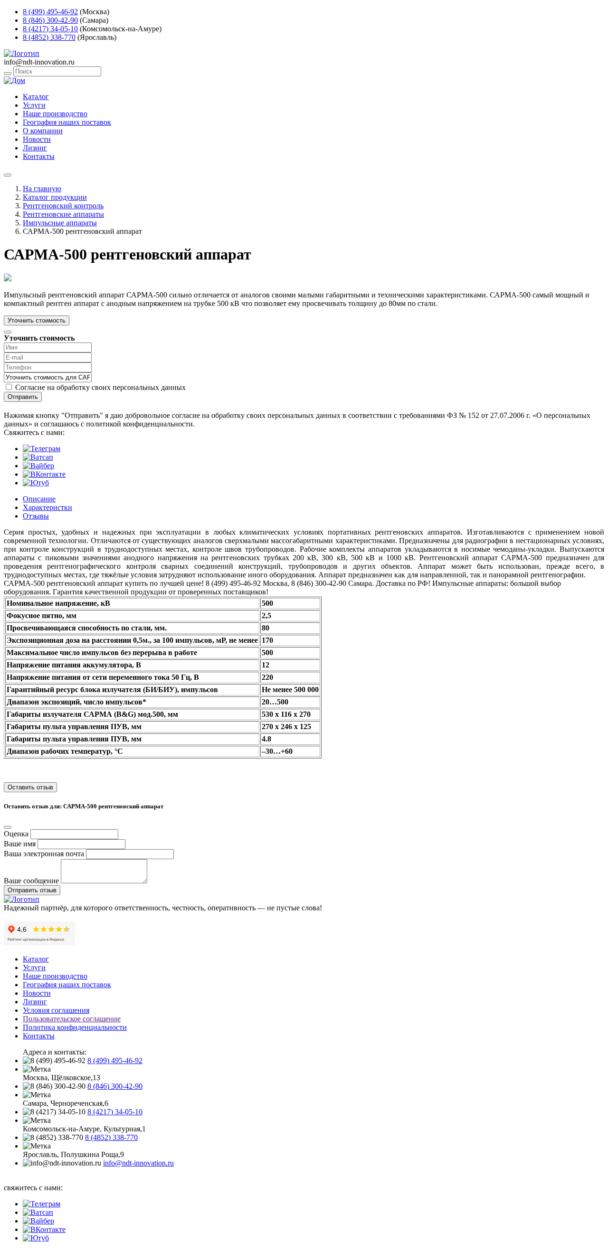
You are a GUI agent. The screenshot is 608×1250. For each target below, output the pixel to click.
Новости (37, 139)
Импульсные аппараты (60, 223)
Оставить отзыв (30, 787)
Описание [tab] (39, 499)
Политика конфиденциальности (75, 1027)
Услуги (34, 105)
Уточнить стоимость (37, 320)
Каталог (36, 97)
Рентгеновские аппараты (63, 214)
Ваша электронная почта (44, 854)
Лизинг (35, 148)
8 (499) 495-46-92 (50, 12)
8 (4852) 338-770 (49, 37)
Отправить (23, 396)
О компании (43, 131)
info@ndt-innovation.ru (138, 1163)
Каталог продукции (55, 197)
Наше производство (55, 114)
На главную (42, 189)
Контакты (39, 156)
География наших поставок (67, 122)
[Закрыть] (7, 332)
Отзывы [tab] (36, 516)
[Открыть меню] (7, 175)
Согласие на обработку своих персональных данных (100, 387)
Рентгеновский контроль (63, 206)
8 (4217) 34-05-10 (50, 29)
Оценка (16, 834)
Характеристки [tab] (47, 507)
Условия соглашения (56, 1010)
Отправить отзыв (32, 890)
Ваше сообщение (31, 881)
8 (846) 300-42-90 (50, 20)
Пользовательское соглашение (72, 1019)
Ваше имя (20, 844)
